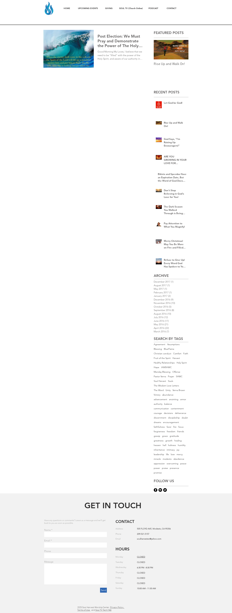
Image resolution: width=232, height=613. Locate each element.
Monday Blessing (162, 372)
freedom (171, 431)
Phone (47, 551)
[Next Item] (183, 49)
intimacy (171, 449)
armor (183, 399)
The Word (159, 390)
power (157, 468)
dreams (157, 422)
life (167, 454)
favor (169, 427)
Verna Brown (179, 390)
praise (165, 468)
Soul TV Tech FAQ (103, 610)
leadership (159, 454)
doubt (185, 417)
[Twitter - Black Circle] (165, 490)
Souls (170, 381)
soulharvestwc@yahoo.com (149, 539)
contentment (177, 408)
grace (165, 436)
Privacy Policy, (117, 607)
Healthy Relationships (164, 362)
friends (180, 431)
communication (161, 408)
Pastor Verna (160, 376)
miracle (157, 459)
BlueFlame (169, 349)
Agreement (159, 344)
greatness (159, 440)
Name (47, 530)
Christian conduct (162, 353)
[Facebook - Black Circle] (155, 490)
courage (158, 413)
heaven (157, 445)
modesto (167, 459)
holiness (172, 445)
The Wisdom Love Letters (166, 385)
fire (174, 427)
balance (168, 404)
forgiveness (159, 431)
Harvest (176, 358)
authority (158, 404)
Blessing (158, 349)
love (173, 454)
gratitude (174, 436)
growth (169, 440)
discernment (160, 417)
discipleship (174, 417)
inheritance (159, 449)
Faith (185, 353)
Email (47, 540)
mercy (180, 454)
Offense (176, 372)
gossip (157, 436)
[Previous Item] (158, 49)
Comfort (177, 353)
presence (174, 468)
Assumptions (173, 344)
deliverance (180, 413)
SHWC (179, 376)
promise (158, 472)
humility (181, 445)
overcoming (172, 463)
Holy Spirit (182, 362)
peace (183, 463)
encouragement (171, 422)
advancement (160, 399)
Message (48, 562)
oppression (159, 463)
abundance (167, 394)
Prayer (171, 376)
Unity (168, 390)
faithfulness (159, 427)
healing (178, 440)
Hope (156, 367)
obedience (178, 459)
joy (178, 449)
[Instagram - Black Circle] (160, 490)
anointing (173, 399)
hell (164, 445)
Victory (157, 394)
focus (181, 427)
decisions (168, 413)
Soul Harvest (160, 381)
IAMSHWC (166, 367)
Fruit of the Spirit (162, 358)
